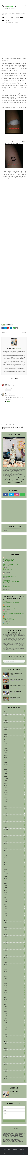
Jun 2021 (14, 848)
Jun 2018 (14, 908)
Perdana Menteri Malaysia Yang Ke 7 (17, 686)
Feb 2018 (14, 918)
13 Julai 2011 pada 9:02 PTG (10, 395)
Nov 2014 (14, 997)
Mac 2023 (14, 804)
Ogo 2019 (14, 880)
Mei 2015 (14, 983)
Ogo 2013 (14, 1027)
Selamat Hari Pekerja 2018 (15, 691)
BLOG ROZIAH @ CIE (7, 569)
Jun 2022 (14, 825)
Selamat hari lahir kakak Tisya (9, 576)
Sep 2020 (14, 866)
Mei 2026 (14, 718)
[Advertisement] (14, 41)
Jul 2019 (14, 883)
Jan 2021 (14, 860)
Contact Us (15, 1149)
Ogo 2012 (14, 1050)
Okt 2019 (14, 878)
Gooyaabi (23, 1152)
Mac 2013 (14, 1036)
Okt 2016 (14, 943)
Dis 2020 (14, 862)
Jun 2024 (14, 771)
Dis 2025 (14, 729)
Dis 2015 (14, 967)
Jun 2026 (14, 715)
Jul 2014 (14, 1006)
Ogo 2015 (14, 976)
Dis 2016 (14, 939)
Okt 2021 (14, 839)
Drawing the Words (7, 618)
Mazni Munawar (6, 611)
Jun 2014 (14, 1008)
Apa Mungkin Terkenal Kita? (9, 619)
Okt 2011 (14, 1067)
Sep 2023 (14, 792)
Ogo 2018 (14, 904)
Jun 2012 (14, 1055)
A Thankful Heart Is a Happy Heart (10, 607)
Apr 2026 (14, 720)
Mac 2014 (14, 1015)
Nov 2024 (14, 759)
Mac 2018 (14, 915)
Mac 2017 (14, 934)
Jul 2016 (14, 950)
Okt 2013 (14, 1022)
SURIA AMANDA (6, 586)
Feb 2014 (14, 1018)
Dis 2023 (14, 785)
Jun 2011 (14, 1074)
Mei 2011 (14, 1076)
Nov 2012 (14, 1046)
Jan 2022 (14, 832)
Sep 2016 (14, 946)
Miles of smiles (6, 606)
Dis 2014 (14, 994)
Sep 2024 (14, 764)
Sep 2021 (14, 841)
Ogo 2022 (14, 820)
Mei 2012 (14, 1057)
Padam (9, 399)
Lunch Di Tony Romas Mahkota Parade (11, 588)
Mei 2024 (14, 773)
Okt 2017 (14, 927)
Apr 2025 (14, 748)
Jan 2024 (14, 783)
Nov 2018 (14, 899)
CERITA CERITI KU (11, 13)
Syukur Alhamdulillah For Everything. (11, 602)
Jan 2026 (14, 727)
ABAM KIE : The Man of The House (10, 564)
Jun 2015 (14, 980)
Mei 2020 (14, 869)
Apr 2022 (14, 827)
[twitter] (11, 494)
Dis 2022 (14, 811)
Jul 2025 (14, 741)
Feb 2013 (14, 1039)
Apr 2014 (14, 1013)
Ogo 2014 (14, 1004)
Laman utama (4, 13)
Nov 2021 (14, 836)
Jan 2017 (14, 936)
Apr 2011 (14, 1078)
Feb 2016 (14, 962)
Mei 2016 (14, 955)
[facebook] (5, 494)
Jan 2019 (14, 894)
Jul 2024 (14, 769)
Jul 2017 (14, 932)
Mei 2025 (14, 746)
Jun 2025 (14, 743)
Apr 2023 (14, 801)
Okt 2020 (14, 864)
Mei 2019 (14, 885)
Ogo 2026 (14, 711)
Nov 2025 (14, 732)
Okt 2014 (14, 999)
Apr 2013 (14, 1034)
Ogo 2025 (14, 739)
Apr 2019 (14, 887)
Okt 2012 (14, 1048)
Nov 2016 (14, 941)
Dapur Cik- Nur (6, 575)
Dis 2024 (14, 757)
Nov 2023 (14, 787)
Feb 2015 (14, 990)
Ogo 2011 (14, 1069)
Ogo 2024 (14, 766)
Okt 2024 (14, 762)
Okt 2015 (14, 971)
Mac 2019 (14, 890)
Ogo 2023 (14, 794)
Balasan (8, 392)
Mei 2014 (14, 1011)
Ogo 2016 (14, 948)
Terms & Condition (11, 1150)
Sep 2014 (14, 1001)
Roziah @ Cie (4, 22)
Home (5, 1149)
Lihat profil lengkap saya (14, 1093)
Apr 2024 (14, 776)
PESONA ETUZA (6, 601)
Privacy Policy (21, 1149)
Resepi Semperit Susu (15, 697)
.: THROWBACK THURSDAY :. (9, 560)
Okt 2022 (14, 815)
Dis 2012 (14, 1043)
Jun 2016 (14, 953)
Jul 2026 (14, 713)
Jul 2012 (14, 1053)
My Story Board (6, 580)
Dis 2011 (14, 1062)
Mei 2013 (14, 1032)
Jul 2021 (14, 846)
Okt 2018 (14, 901)
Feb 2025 (14, 752)
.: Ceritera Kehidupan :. (8, 559)
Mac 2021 (14, 855)
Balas (6, 399)
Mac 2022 (14, 829)
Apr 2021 (14, 853)
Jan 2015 (14, 992)
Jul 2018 (14, 906)
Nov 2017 (14, 925)
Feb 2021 (14, 857)
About (9, 1149)
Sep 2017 (14, 929)
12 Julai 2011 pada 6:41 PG (9, 385)
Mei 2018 (14, 911)
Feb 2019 (14, 892)
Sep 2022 (14, 818)
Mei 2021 (14, 850)
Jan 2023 (14, 808)
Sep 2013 (14, 1025)
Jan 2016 (14, 964)
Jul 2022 (14, 822)
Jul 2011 (14, 1071)
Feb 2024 (14, 780)
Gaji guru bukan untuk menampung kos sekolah (14, 565)
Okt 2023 (14, 790)
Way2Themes (13, 1152)
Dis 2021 (14, 834)
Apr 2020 (14, 871)
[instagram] (16, 494)
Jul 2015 (14, 978)
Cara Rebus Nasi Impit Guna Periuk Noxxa (16, 674)
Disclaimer (19, 1150)
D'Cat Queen (5, 623)
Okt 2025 (14, 734)
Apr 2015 (14, 985)
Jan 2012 (14, 1060)
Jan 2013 (14, 1041)
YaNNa (7, 384)
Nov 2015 (14, 969)
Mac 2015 (14, 987)
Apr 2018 (14, 913)
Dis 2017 (14, 922)
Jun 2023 (14, 799)
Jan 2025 (14, 755)
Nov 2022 (14, 813)
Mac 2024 (14, 778)
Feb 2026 (14, 725)
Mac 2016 (14, 960)
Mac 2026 (14, 722)
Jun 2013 (14, 1029)
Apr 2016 (14, 957)
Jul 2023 (14, 797)
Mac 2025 (14, 750)
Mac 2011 (14, 1081)
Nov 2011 (14, 1064)
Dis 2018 (14, 897)
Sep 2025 (14, 736)
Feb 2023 (14, 806)
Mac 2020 (14, 873)
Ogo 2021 (14, 843)
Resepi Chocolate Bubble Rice (16, 679)
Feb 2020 (14, 876)
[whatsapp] (22, 494)
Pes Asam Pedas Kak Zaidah (9, 571)
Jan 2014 (14, 1020)
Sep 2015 (14, 974)
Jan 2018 (14, 920)
